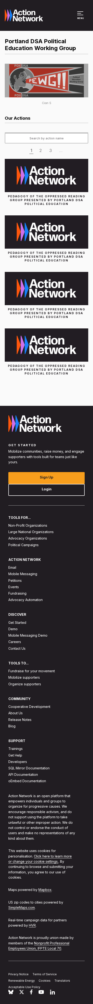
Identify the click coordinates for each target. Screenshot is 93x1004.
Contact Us (17, 648)
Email (12, 567)
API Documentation (23, 774)
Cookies (45, 980)
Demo (13, 629)
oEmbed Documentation (27, 781)
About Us (15, 713)
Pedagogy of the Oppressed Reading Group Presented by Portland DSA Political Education (46, 200)
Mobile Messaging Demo (27, 635)
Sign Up (46, 477)
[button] (81, 17)
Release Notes (19, 719)
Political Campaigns (23, 545)
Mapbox (45, 890)
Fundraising (17, 593)
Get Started (17, 622)
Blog (12, 726)
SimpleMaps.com (21, 907)
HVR (32, 925)
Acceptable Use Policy (24, 987)
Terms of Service (44, 974)
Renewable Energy (21, 980)
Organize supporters (24, 684)
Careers (14, 642)
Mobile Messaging (22, 574)
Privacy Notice (18, 974)
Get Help (15, 755)
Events (13, 587)
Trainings (15, 749)
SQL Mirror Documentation (29, 768)
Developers (17, 761)
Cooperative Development (29, 707)
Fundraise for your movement (31, 671)
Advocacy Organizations (27, 538)
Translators (62, 980)
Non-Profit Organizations (27, 525)
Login (47, 489)
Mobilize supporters (24, 677)
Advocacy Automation (25, 600)
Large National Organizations (31, 532)
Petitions (15, 580)
